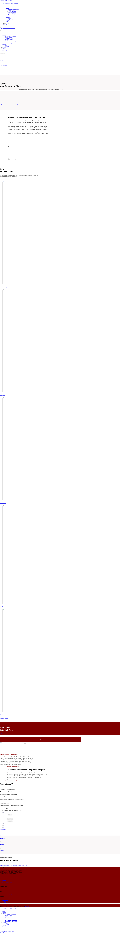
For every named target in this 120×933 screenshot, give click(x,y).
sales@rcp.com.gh (3, 881)
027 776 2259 (3, 884)
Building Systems (2, 395)
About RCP (2, 838)
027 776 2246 (3, 882)
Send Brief (2, 60)
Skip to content (3, 0)
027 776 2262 (9, 882)
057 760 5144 (9, 884)
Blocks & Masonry (3, 503)
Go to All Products (3, 65)
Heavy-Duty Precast (3, 714)
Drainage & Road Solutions (4, 287)
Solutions (2, 850)
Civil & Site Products (3, 606)
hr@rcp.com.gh (3, 55)
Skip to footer (9, 0)
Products (2, 844)
